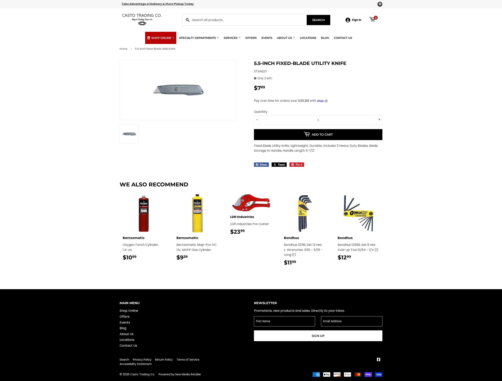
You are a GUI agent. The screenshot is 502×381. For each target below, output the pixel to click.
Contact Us (343, 37)
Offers (251, 37)
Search (321, 20)
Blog (325, 37)
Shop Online (161, 37)
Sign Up (318, 336)
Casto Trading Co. (142, 374)
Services (231, 37)
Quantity (260, 111)
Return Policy (164, 360)
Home (123, 49)
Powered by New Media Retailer (180, 374)
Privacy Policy (142, 360)
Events (266, 37)
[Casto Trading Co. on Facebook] (378, 360)
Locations (308, 37)
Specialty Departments (198, 37)
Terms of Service (187, 360)
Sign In (356, 20)
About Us (285, 37)
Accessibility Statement (136, 364)
